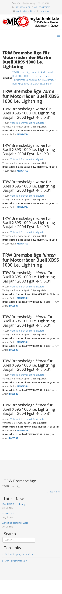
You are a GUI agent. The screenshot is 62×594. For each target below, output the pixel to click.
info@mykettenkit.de (25, 11)
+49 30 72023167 (22, 7)
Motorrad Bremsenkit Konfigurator (27, 122)
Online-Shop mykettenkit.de (19, 554)
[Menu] (58, 36)
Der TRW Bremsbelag (15, 560)
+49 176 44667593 (42, 7)
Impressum (44, 11)
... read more (53, 491)
